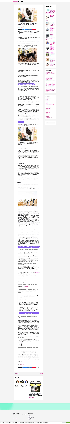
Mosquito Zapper (48, 108)
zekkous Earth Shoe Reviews (22, 364)
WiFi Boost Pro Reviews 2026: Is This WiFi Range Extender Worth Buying (50, 90)
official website (37, 272)
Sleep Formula (48, 112)
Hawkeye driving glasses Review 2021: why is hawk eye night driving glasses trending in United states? (35, 395)
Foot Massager (48, 100)
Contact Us (29, 416)
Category (47, 99)
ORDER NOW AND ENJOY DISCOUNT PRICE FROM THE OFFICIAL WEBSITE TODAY (29, 313)
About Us (29, 418)
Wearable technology (31, 397)
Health (47, 103)
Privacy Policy (30, 419)
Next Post (41, 373)
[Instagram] (13, 418)
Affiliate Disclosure (31, 417)
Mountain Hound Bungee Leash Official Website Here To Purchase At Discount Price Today (28, 247)
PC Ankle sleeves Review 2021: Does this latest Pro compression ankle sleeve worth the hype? (21, 385)
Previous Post (16, 373)
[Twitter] (19, 27)
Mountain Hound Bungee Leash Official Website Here (26, 84)
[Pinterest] (21, 27)
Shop (29, 415)
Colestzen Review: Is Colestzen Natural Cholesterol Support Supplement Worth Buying (50, 82)
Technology (47, 116)
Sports (47, 113)
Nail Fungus (47, 109)
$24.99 (22, 342)
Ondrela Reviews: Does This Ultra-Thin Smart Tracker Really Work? (50, 73)
